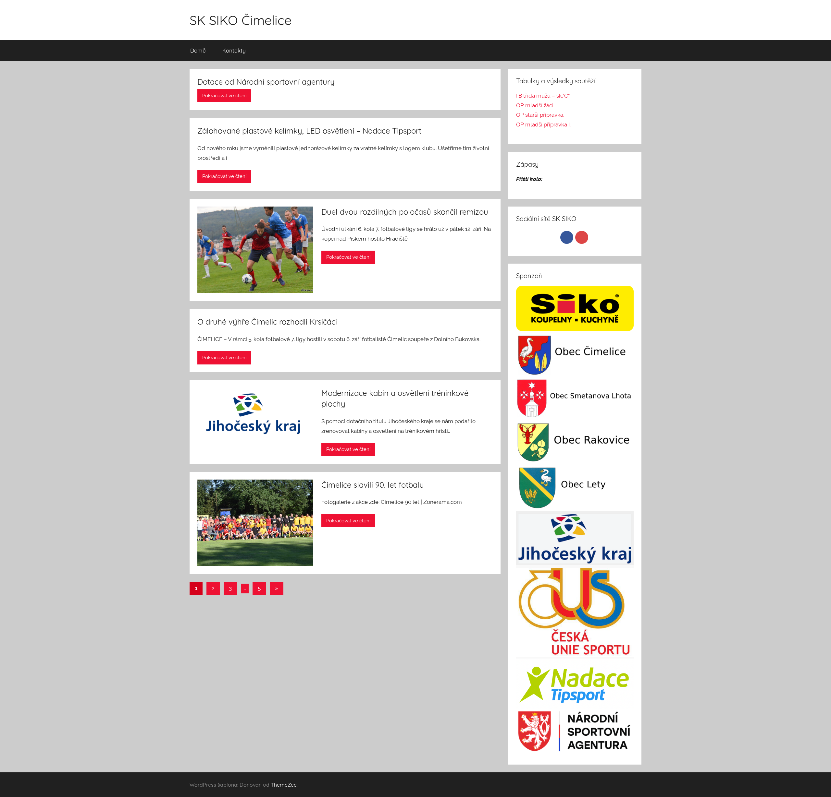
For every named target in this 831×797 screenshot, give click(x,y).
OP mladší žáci (534, 105)
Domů (198, 50)
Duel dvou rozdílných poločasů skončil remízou (404, 212)
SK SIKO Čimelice (240, 20)
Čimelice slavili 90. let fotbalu (372, 485)
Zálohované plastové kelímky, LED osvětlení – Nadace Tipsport (309, 131)
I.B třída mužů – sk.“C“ (543, 95)
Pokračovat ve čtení (224, 96)
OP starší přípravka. (540, 115)
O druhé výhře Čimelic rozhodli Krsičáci (267, 322)
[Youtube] (581, 237)
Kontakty (234, 50)
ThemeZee (284, 784)
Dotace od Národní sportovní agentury (266, 82)
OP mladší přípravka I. (543, 124)
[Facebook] (566, 237)
